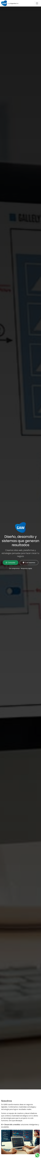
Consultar (11, 562)
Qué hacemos (30, 562)
